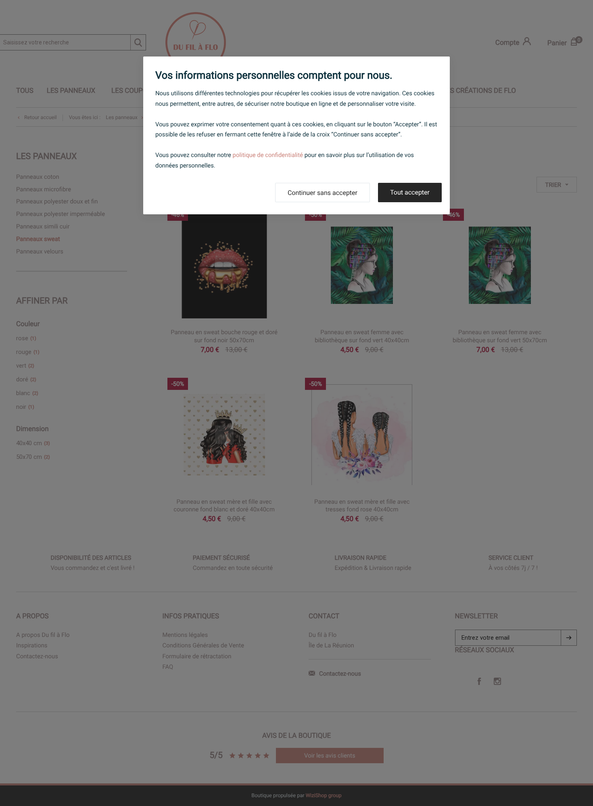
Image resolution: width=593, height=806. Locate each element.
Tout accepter (410, 192)
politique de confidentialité (268, 155)
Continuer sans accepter (322, 193)
